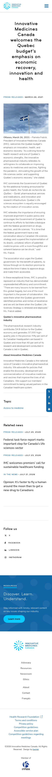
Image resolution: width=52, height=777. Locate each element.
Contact (26, 693)
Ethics (26, 679)
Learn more (14, 619)
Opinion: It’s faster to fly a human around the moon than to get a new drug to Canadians (24, 486)
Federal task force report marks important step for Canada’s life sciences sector (24, 444)
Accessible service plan (26, 730)
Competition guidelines (26, 727)
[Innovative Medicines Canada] (26, 646)
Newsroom (26, 673)
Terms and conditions (26, 720)
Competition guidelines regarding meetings (26, 736)
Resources (26, 668)
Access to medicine (13, 408)
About (26, 687)
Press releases (13, 97)
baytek (36, 749)
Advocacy (26, 662)
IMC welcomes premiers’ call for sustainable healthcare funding (24, 465)
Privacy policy (26, 723)
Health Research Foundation (24, 716)
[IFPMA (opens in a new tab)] (26, 769)
